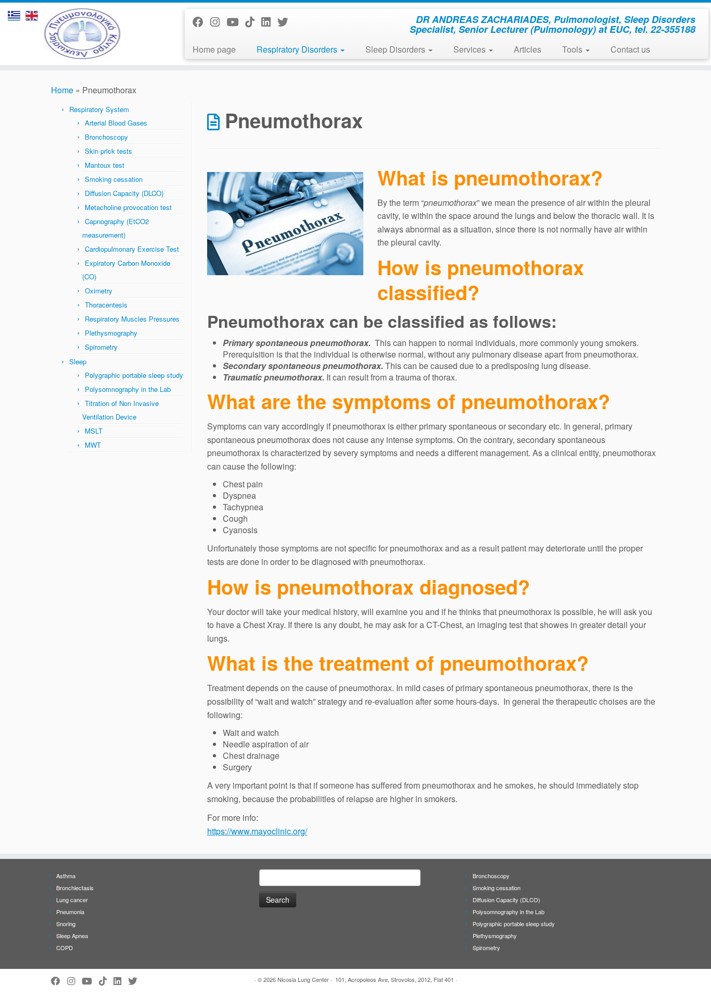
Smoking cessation (114, 179)
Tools (573, 49)
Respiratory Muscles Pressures (132, 319)
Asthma (65, 875)
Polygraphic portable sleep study (134, 375)
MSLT (94, 431)
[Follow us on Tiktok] (253, 21)
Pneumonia (70, 911)
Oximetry (98, 291)
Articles (527, 49)
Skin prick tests (108, 151)
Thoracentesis (106, 305)
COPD (64, 947)
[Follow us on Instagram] (218, 21)
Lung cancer (72, 899)
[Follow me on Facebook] (201, 21)
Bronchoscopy (106, 137)
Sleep (77, 361)
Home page (214, 49)
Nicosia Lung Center (303, 979)
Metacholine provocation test (128, 207)
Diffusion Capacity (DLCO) (124, 193)
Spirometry (101, 347)
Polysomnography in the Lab (128, 389)
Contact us (630, 49)
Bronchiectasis (75, 887)
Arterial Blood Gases (116, 123)
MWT (93, 445)
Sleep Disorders (396, 49)
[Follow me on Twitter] (286, 21)
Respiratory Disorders (298, 49)
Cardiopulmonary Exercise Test (132, 249)
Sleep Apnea (72, 935)
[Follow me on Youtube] (235, 21)
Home (62, 90)
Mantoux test (104, 165)
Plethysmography (111, 333)
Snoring (65, 923)
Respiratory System (99, 109)
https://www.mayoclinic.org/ (257, 831)
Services (470, 49)
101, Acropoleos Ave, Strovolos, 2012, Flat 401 (394, 979)
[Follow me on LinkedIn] (269, 21)
